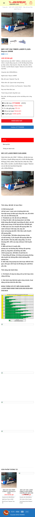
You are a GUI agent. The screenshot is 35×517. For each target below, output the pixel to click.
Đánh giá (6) (6, 144)
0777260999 (16, 103)
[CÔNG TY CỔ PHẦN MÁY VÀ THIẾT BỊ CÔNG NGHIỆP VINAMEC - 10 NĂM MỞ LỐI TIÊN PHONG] (17, 3)
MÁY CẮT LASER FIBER (15, 7)
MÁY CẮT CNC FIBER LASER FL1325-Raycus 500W (9, 491)
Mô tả (4, 140)
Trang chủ (4, 7)
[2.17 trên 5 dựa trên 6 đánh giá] (17, 54)
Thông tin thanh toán (8, 148)
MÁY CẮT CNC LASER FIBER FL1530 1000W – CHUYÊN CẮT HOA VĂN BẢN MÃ (26, 492)
